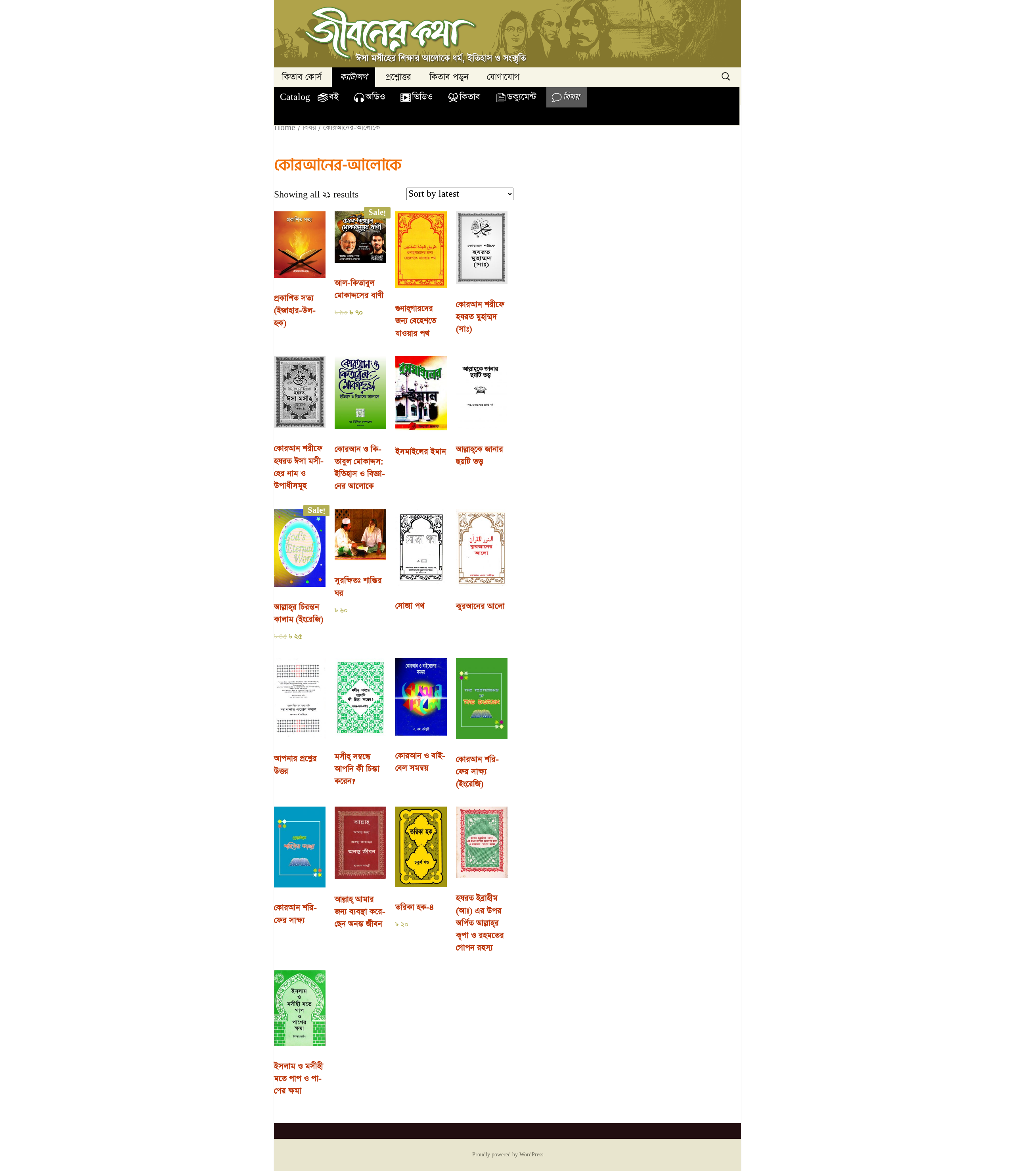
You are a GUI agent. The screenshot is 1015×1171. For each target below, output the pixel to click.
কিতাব (470, 97)
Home (284, 127)
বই (334, 97)
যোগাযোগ (503, 77)
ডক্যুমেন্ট (521, 97)
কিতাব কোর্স (302, 77)
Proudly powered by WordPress (507, 1155)
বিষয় (571, 97)
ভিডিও (422, 97)
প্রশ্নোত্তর (398, 77)
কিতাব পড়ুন (449, 77)
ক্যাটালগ (353, 77)
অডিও (375, 97)
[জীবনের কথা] (507, 33)
